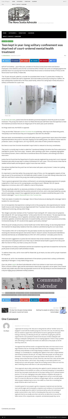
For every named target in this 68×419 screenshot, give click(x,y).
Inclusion (10, 41)
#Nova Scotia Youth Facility (9, 295)
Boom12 (64, 417)
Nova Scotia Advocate (51, 417)
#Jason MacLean (20, 293)
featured (4, 41)
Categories (19, 1)
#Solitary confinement (34, 295)
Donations (27, 1)
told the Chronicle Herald (28, 132)
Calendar (34, 1)
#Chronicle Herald (10, 293)
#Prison (25, 295)
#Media (27, 293)
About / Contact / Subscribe (19, 4)
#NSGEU (19, 295)
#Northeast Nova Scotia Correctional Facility (42, 293)
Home (13, 1)
